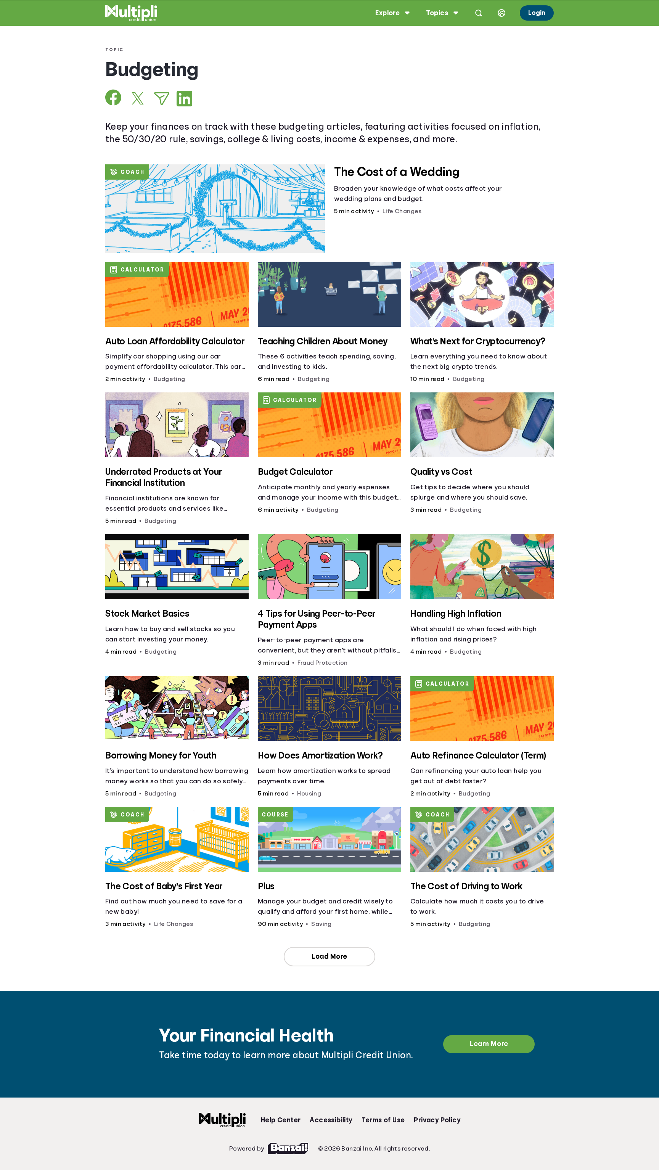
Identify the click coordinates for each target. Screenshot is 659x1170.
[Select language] (501, 13)
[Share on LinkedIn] (184, 98)
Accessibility (331, 1120)
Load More (329, 956)
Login (536, 13)
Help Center (281, 1120)
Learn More (489, 1043)
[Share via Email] (162, 98)
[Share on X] (138, 98)
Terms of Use (383, 1120)
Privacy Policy (437, 1120)
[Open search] (478, 13)
